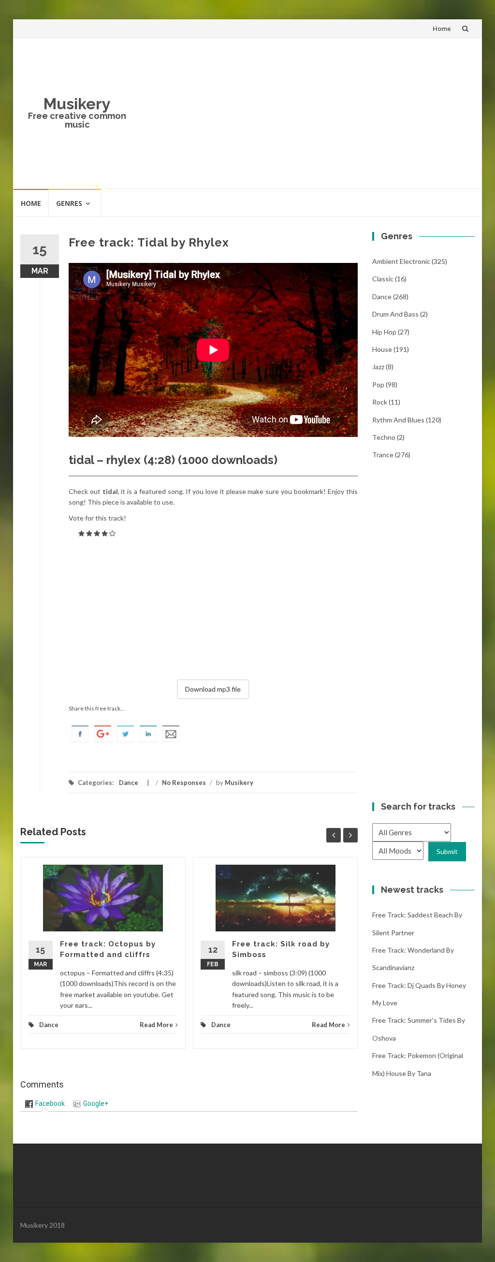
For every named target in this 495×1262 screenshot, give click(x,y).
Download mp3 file (213, 689)
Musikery (77, 104)
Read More (156, 1025)
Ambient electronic (401, 261)
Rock (379, 402)
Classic (382, 279)
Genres (69, 203)
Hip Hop (384, 332)
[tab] (45, 1104)
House (382, 349)
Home (442, 28)
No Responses (184, 782)
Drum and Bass (395, 314)
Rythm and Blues (398, 420)
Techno (383, 437)
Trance (382, 454)
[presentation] (45, 1103)
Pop (378, 384)
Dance (128, 782)
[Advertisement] (304, 113)
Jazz (378, 367)
